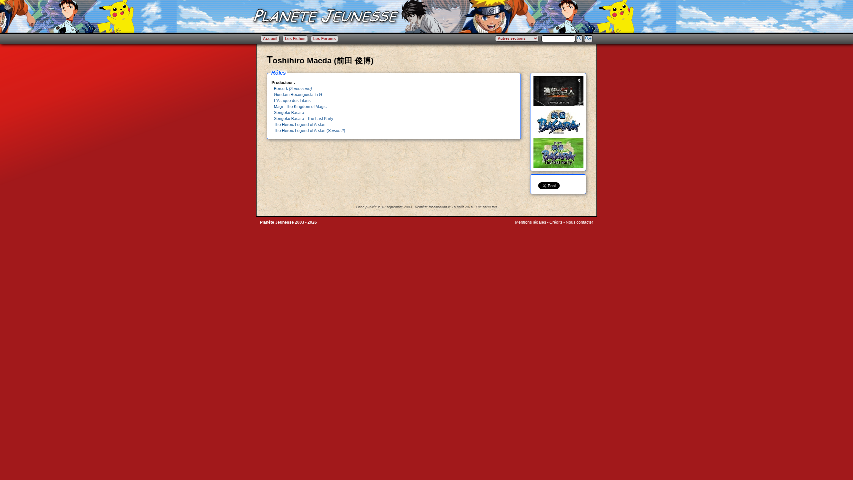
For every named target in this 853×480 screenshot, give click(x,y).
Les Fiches (295, 38)
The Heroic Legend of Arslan (300, 124)
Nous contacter (579, 222)
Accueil (270, 38)
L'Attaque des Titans (292, 100)
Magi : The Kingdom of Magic (300, 106)
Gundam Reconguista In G (298, 94)
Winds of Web (527, 227)
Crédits (555, 222)
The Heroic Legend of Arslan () (309, 130)
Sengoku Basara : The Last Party (303, 118)
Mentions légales (530, 222)
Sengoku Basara (289, 112)
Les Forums (324, 38)
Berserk (293, 88)
